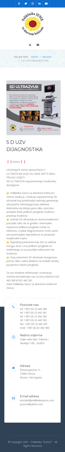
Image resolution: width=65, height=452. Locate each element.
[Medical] (32, 23)
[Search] (30, 45)
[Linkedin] (39, 3)
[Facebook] (19, 3)
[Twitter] (26, 3)
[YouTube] (46, 3)
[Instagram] (32, 3)
